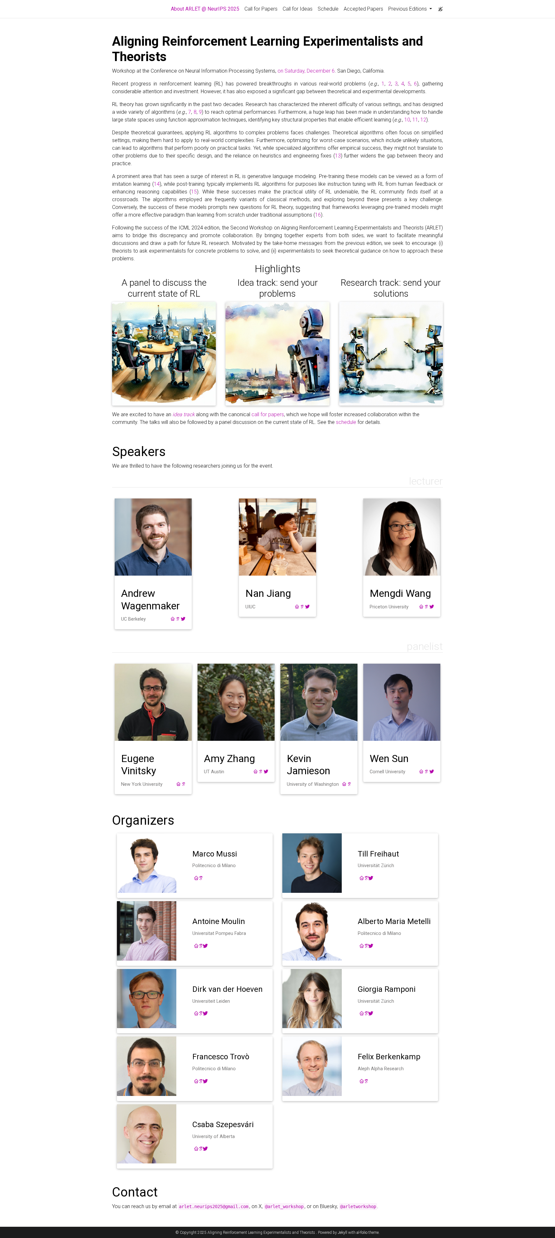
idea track (183, 414)
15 (194, 192)
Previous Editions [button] (408, 9)
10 (407, 120)
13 (338, 156)
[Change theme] (439, 7)
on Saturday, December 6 (306, 71)
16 (318, 215)
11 (415, 120)
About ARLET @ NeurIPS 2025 (206, 8)
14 (157, 184)
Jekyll (342, 1232)
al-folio (362, 1232)
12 (423, 120)
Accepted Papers (363, 9)
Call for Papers (261, 9)
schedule (346, 422)
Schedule (328, 9)
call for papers (267, 414)
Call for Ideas (298, 9)
